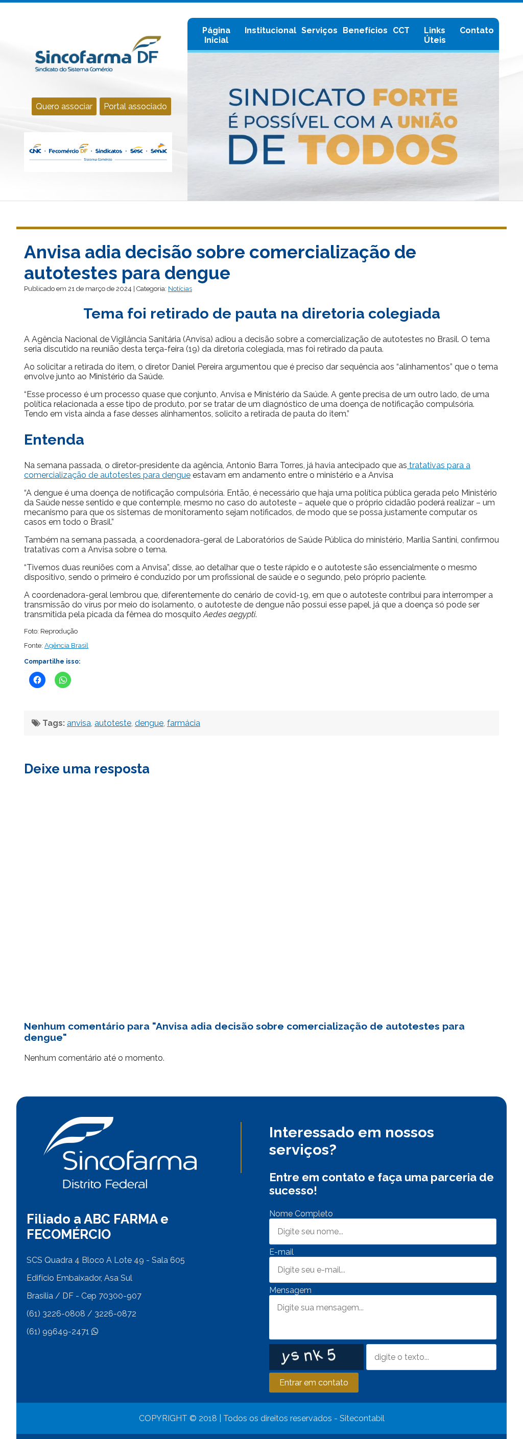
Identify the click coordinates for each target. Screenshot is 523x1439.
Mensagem (290, 1290)
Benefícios (365, 30)
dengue (149, 723)
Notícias (180, 288)
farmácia (183, 723)
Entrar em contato (313, 1382)
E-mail (281, 1252)
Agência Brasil (66, 645)
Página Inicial (216, 35)
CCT (401, 30)
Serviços (319, 30)
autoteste (112, 723)
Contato (477, 30)
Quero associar (64, 106)
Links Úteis (435, 35)
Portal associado (135, 106)
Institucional (270, 30)
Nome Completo (301, 1213)
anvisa (79, 723)
